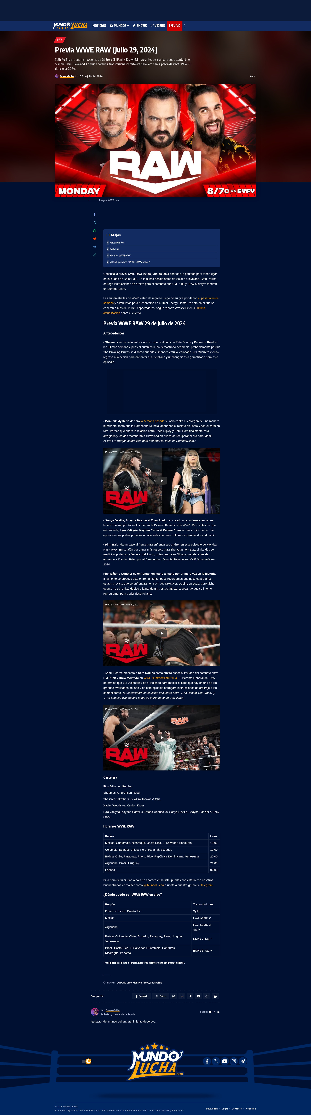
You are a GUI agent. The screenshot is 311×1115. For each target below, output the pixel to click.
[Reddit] (94, 239)
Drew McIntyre (134, 982)
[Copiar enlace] (94, 255)
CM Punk (121, 982)
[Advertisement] (155, 9)
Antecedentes (117, 242)
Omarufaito (67, 76)
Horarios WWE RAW (120, 255)
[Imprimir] (215, 996)
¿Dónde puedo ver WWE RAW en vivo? (130, 262)
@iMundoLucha (154, 885)
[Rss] (218, 1012)
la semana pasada (152, 421)
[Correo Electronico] (198, 996)
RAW (60, 39)
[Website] (210, 1012)
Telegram (207, 885)
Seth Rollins (156, 982)
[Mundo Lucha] (69, 26)
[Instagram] (234, 1061)
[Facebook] (94, 214)
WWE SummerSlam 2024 (160, 678)
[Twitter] (94, 222)
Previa (146, 982)
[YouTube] (225, 1061)
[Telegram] (94, 247)
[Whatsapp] (94, 231)
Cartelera (114, 249)
